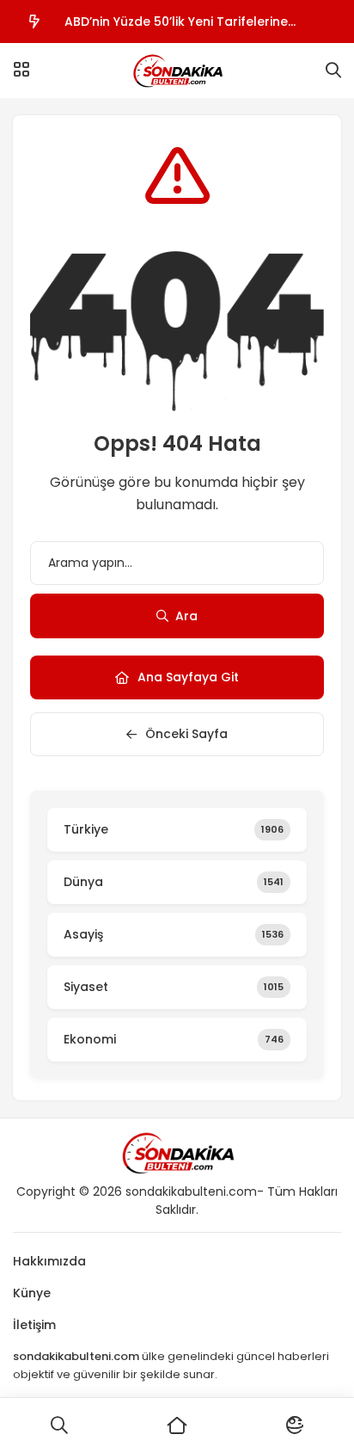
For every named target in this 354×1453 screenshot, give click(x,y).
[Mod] (295, 1425)
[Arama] (333, 70)
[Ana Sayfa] (176, 1425)
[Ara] (59, 1425)
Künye (32, 1293)
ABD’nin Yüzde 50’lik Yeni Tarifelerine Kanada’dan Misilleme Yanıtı (176, 28)
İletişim (34, 1324)
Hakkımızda (49, 1261)
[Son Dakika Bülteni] (177, 70)
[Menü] (21, 69)
